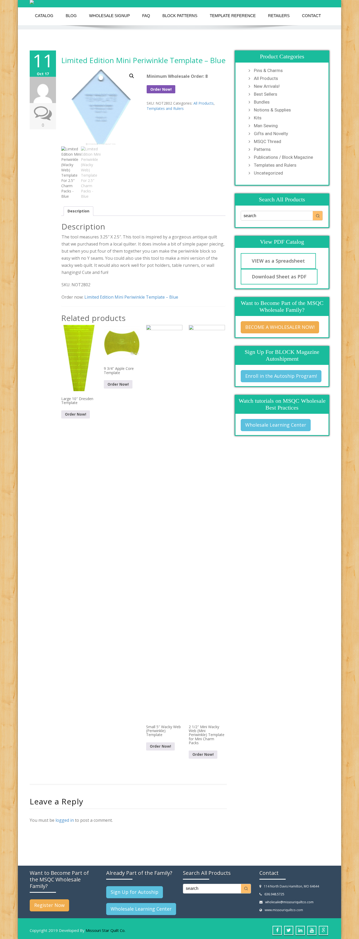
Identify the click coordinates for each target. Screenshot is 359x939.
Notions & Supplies (272, 110)
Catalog (44, 15)
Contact (311, 15)
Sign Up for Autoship (134, 892)
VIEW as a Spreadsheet (278, 261)
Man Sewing (266, 125)
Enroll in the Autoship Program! (281, 376)
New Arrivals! (267, 86)
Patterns (262, 149)
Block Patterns (179, 15)
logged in (64, 820)
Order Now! (161, 89)
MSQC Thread (267, 141)
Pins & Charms (268, 70)
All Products (203, 103)
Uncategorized (268, 173)
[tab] (78, 211)
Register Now (49, 905)
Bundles (262, 102)
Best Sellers (265, 94)
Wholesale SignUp (109, 15)
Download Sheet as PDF (279, 276)
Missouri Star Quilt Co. (105, 930)
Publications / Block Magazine (283, 157)
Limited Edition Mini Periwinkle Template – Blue (143, 60)
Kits (257, 117)
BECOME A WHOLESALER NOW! (280, 327)
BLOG (71, 15)
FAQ (146, 15)
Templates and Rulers (165, 108)
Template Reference (233, 15)
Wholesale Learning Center (275, 425)
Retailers (279, 15)
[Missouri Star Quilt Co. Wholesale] (179, 2)
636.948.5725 (274, 894)
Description (78, 210)
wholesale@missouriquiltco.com (289, 902)
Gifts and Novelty (271, 133)
